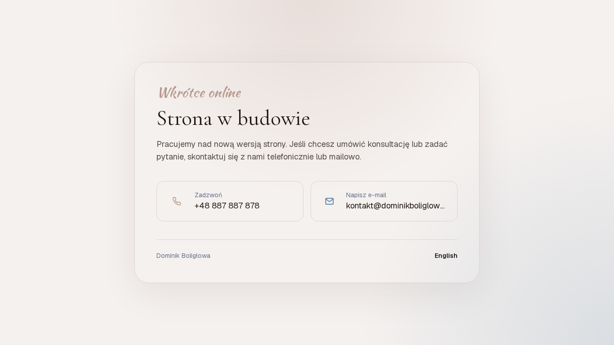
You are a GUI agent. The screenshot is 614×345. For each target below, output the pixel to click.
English (446, 256)
